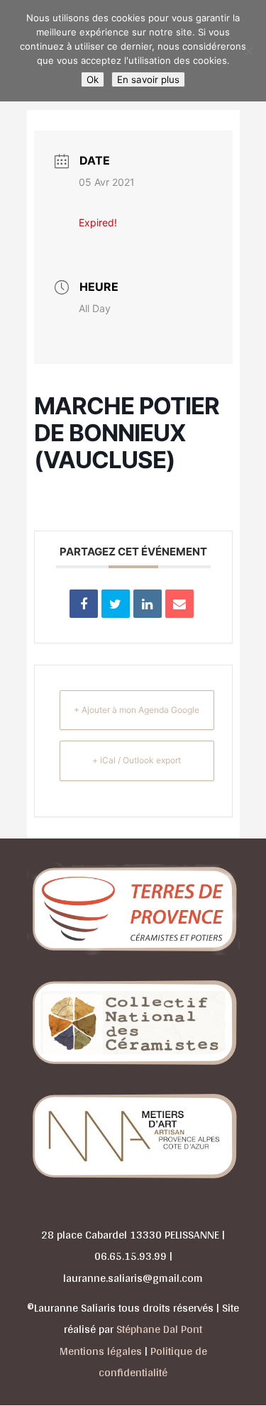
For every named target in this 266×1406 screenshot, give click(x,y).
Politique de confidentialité (153, 1362)
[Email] (179, 603)
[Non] (248, 51)
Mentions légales (101, 1351)
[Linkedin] (147, 603)
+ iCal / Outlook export (136, 760)
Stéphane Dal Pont (159, 1329)
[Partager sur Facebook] (84, 603)
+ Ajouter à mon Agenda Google (136, 709)
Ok (93, 79)
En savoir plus (148, 79)
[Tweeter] (115, 603)
